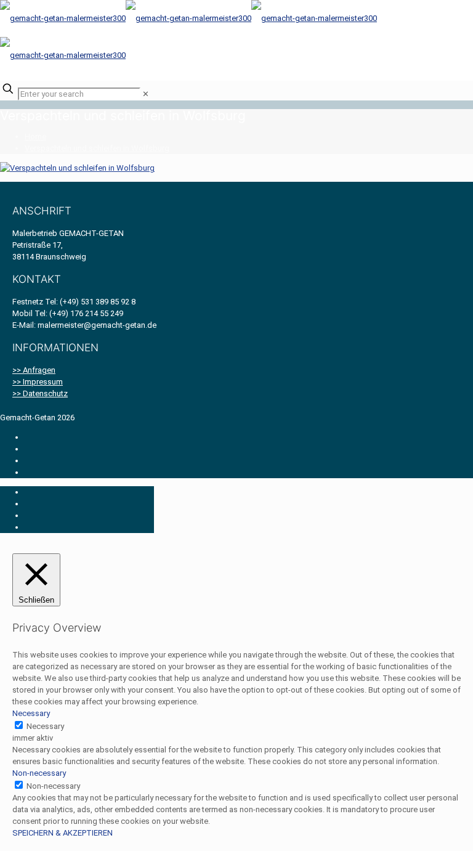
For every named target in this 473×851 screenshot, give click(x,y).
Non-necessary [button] (39, 773)
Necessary (45, 726)
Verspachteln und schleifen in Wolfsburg (97, 148)
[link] (145, 94)
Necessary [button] (31, 713)
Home (35, 136)
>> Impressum (37, 381)
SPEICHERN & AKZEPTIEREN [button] (62, 832)
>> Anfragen (33, 370)
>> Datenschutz (40, 393)
